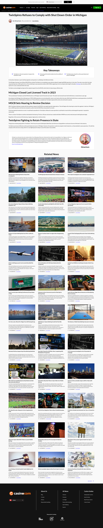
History (42, 499)
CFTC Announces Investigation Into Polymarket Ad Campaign (79, 352)
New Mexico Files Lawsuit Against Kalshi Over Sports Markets (80, 440)
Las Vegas (65, 499)
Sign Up (97, 7)
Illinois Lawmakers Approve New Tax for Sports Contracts (51, 469)
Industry (64, 494)
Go (68, 2)
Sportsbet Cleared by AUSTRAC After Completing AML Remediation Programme (50, 352)
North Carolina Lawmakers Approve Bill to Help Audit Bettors (80, 381)
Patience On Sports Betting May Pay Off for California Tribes (21, 234)
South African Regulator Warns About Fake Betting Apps (51, 410)
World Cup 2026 (48, 418)
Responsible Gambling (45, 502)
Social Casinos (87, 497)
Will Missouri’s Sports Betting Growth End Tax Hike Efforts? (49, 322)
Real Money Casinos (88, 499)
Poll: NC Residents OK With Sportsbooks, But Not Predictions (49, 263)
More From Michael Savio (17, 144)
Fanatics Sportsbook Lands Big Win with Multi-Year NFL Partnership (51, 204)
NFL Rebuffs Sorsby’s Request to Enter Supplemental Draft (21, 411)
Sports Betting (14, 10)
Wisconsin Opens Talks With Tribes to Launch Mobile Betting (21, 440)
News (9, 10)
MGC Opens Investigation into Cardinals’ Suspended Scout (81, 174)
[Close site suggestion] (74, 2)
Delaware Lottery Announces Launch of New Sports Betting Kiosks (50, 293)
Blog (42, 494)
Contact (42, 497)
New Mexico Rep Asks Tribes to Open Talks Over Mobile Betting (50, 381)
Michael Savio (18, 21)
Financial (64, 497)
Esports (64, 507)
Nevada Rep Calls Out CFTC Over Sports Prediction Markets (49, 440)
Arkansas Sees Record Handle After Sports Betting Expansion (79, 469)
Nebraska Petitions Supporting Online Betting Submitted (22, 351)
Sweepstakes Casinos (88, 494)
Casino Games (87, 502)
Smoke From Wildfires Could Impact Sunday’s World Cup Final (80, 263)
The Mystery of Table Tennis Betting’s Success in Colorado (81, 321)
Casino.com (3, 10)
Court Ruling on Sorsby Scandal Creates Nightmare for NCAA (21, 469)
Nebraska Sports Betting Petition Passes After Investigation (19, 175)
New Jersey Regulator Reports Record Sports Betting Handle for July (21, 204)
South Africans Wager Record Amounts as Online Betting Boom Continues (81, 293)
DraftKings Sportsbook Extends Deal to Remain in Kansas (51, 174)
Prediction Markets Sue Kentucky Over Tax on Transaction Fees (81, 411)
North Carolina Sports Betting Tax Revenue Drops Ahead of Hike (21, 293)
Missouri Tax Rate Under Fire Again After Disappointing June (51, 234)
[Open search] (91, 7)
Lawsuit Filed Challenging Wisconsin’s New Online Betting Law (81, 234)
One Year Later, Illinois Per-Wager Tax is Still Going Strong (22, 321)
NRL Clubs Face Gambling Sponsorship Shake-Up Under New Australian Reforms (21, 381)
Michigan (78, 84)
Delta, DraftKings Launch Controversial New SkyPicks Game (21, 263)
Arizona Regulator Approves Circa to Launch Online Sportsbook (79, 204)
